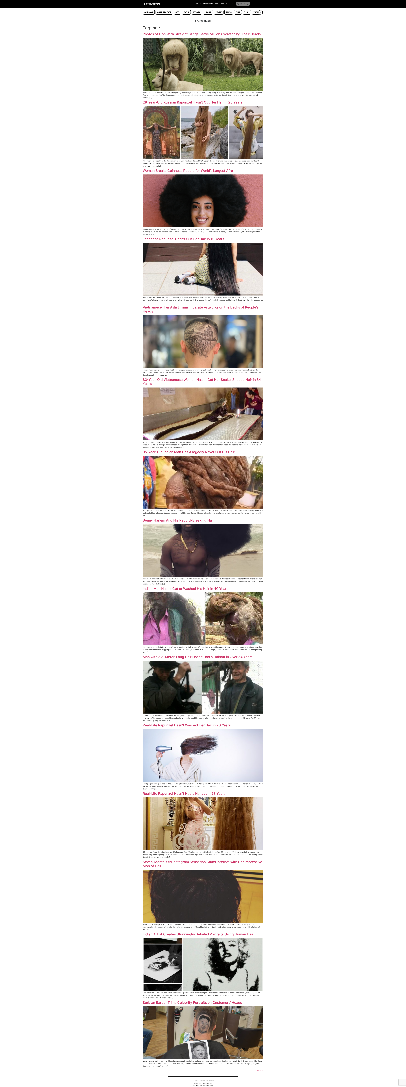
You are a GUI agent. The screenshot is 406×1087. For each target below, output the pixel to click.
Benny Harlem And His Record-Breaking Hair (178, 520)
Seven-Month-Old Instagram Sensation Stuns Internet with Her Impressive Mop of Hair (202, 864)
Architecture (164, 12)
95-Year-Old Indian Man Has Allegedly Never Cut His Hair (189, 452)
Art (177, 12)
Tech (246, 12)
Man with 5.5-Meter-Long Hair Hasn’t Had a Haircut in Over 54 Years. (198, 657)
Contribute (208, 4)
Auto (186, 12)
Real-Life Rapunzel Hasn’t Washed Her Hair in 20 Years (187, 725)
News (229, 12)
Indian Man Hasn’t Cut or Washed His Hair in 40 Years (185, 589)
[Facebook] (238, 4)
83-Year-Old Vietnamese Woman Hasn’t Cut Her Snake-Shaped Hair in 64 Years (202, 382)
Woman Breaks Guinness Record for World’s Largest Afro (188, 171)
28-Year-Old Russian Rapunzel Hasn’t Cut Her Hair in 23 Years (192, 102)
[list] (203, 12)
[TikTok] (248, 4)
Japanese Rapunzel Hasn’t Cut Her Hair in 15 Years (183, 239)
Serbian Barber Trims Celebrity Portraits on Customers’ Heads (192, 1003)
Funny (218, 12)
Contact (229, 4)
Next (260, 1071)
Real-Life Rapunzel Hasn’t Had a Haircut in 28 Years (184, 793)
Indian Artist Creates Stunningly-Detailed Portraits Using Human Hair (198, 934)
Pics (238, 12)
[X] (244, 4)
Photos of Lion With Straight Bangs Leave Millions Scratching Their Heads (202, 34)
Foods (208, 12)
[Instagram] (241, 4)
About (198, 4)
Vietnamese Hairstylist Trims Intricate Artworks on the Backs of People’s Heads (200, 309)
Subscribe (219, 4)
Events (196, 12)
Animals (148, 12)
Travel (256, 12)
